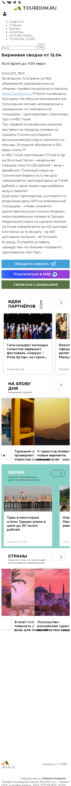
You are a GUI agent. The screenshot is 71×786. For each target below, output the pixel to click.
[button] (54, 302)
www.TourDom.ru (16, 94)
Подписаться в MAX (32, 274)
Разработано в (43, 778)
